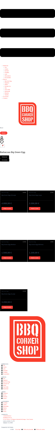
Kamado (7, 70)
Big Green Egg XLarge (8, 294)
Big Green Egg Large (35, 195)
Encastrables (8, 77)
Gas (6, 67)
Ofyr (6, 88)
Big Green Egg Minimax (36, 244)
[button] (27, 33)
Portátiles (7, 72)
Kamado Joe (8, 86)
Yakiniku (7, 94)
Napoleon (7, 82)
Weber (6, 84)
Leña (6, 74)
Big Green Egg (8, 81)
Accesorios (5, 96)
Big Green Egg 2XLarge (9, 195)
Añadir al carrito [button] (7, 208)
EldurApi (7, 93)
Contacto (5, 98)
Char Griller (7, 89)
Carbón (6, 69)
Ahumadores (8, 76)
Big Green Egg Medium (9, 244)
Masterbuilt (7, 91)
